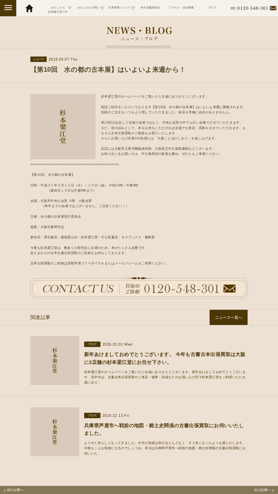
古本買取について (121, 7)
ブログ (212, 7)
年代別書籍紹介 (150, 7)
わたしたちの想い (91, 7)
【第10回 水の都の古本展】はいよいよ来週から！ (108, 69)
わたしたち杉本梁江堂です (60, 8)
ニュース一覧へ (228, 317)
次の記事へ (264, 490)
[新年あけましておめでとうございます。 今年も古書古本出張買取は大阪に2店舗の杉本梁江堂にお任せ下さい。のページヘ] (54, 382)
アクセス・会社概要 (181, 7)
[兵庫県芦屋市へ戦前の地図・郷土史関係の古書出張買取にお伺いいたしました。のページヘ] (54, 453)
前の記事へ (14, 490)
